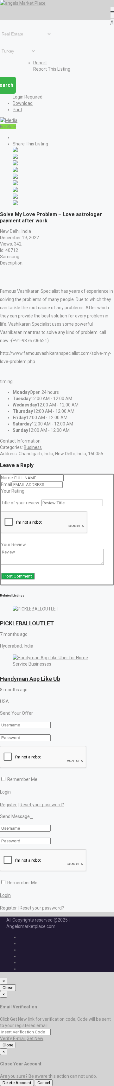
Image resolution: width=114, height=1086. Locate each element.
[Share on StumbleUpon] (15, 197)
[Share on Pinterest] (15, 183)
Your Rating (12, 491)
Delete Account (17, 1082)
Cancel (43, 1082)
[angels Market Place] (23, 3)
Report (40, 62)
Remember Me (21, 779)
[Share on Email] (15, 203)
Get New (35, 1038)
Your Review (13, 544)
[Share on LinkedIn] (15, 163)
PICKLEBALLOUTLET (27, 623)
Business (33, 447)
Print (17, 109)
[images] (8, 120)
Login (5, 792)
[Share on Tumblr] (15, 190)
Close (8, 987)
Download (23, 103)
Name (7, 477)
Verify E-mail (13, 1038)
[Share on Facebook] (15, 150)
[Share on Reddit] (15, 177)
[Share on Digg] (15, 170)
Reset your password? (42, 804)
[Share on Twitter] (15, 157)
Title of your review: (20, 502)
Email (6, 484)
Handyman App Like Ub (30, 678)
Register (8, 804)
